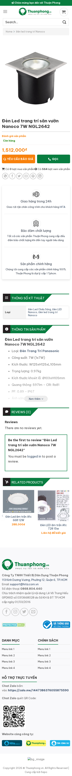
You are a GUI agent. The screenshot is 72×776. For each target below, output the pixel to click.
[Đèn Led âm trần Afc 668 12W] (18, 501)
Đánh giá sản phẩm (14, 136)
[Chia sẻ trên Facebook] (12, 176)
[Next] (69, 516)
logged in (34, 456)
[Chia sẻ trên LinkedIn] (40, 176)
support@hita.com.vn (24, 584)
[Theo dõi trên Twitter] (24, 612)
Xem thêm (35, 398)
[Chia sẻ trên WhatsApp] (5, 176)
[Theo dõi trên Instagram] (15, 612)
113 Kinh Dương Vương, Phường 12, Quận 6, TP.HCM (34, 580)
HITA (62, 206)
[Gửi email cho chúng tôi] (33, 612)
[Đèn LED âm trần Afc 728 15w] (53, 505)
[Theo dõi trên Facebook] (6, 612)
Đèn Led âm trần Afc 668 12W (18, 518)
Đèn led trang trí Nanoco (30, 31)
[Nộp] (64, 22)
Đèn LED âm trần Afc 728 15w (53, 526)
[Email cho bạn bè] (26, 176)
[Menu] (5, 11)
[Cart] (64, 12)
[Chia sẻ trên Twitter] (19, 176)
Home (9, 31)
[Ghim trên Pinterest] (33, 176)
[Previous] (3, 516)
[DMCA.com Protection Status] (14, 624)
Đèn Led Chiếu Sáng (39, 309)
